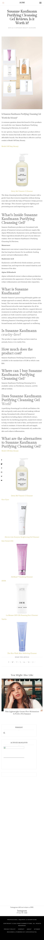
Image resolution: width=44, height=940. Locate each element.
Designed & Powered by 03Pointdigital (22, 932)
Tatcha (4, 619)
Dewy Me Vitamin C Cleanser (22, 191)
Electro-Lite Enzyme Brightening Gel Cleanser (22, 537)
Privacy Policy (10, 929)
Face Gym (5, 499)
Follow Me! (22, 913)
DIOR (4, 581)
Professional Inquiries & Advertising (22, 919)
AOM (22, 2)
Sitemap (37, 929)
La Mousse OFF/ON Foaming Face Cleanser (22, 615)
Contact (21, 929)
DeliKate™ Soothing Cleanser (22, 577)
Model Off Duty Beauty (10, 146)
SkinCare (32, 27)
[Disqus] (22, 812)
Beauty (25, 27)
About (29, 929)
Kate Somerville (7, 541)
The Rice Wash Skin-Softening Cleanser (22, 653)
